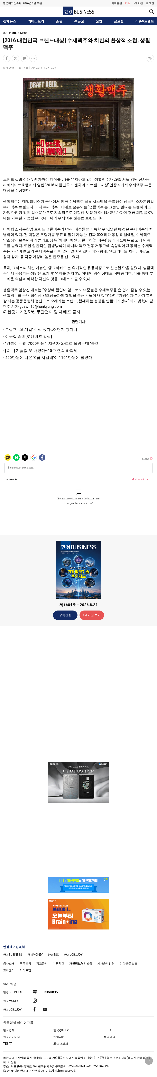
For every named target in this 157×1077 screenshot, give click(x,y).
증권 (59, 21)
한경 (12, 954)
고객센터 (9, 970)
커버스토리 (36, 21)
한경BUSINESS (18, 33)
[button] (150, 3)
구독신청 (65, 615)
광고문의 (42, 963)
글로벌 (119, 21)
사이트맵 (25, 970)
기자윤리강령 (105, 963)
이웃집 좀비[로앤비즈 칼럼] (28, 336)
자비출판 (116, 3)
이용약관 (58, 963)
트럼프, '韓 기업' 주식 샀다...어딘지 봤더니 (41, 329)
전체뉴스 (9, 21)
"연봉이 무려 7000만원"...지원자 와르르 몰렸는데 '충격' (52, 343)
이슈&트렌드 (144, 21)
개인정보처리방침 (80, 963)
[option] (78, 782)
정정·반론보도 (128, 963)
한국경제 (9, 1030)
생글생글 (109, 1037)
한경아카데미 (11, 1037)
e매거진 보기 (92, 615)
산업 (99, 21)
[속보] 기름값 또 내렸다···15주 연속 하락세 (41, 350)
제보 (127, 3)
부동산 (79, 21)
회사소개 (9, 963)
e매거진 (138, 3)
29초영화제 (60, 1043)
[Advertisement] (78, 693)
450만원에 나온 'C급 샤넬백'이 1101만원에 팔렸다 (48, 357)
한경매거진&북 (12, 3)
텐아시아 (59, 1037)
